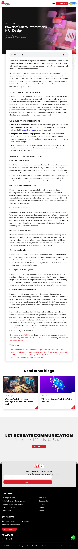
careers (33, 357)
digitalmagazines (40, 352)
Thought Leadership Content (12, 504)
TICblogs (32, 355)
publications (53, 352)
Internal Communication (11, 507)
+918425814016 (9, 521)
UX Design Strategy (9, 498)
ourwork (51, 355)
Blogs (13, 23)
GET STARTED (38, 446)
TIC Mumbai (28, 335)
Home (7, 23)
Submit (27, 482)
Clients (41, 507)
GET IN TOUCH (62, 3)
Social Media (6, 511)
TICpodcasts (42, 355)
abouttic (24, 355)
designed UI (47, 175)
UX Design (9, 37)
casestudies (64, 352)
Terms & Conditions (68, 546)
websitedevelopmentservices (22, 352)
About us (42, 498)
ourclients (59, 355)
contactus (25, 357)
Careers (42, 504)
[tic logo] (2, 3)
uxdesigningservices (56, 349)
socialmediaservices (18, 349)
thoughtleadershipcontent (37, 349)
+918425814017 (24, 521)
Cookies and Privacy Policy (53, 546)
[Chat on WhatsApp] (73, 537)
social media (28, 130)
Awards (42, 511)
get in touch (16, 335)
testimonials (15, 357)
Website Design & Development (13, 501)
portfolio (41, 357)
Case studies (44, 501)
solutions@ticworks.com (18, 340)
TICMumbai (15, 355)
